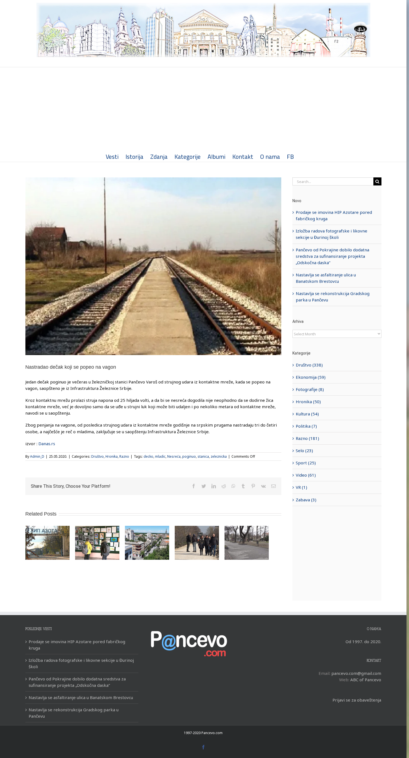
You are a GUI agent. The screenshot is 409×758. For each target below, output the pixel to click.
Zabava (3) (306, 499)
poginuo (189, 456)
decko (148, 456)
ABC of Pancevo (365, 679)
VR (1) (301, 487)
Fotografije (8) (310, 389)
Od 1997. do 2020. (363, 641)
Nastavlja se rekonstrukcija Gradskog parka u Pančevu (74, 713)
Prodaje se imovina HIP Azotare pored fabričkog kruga (77, 645)
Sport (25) (306, 462)
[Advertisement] (203, 109)
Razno (124, 456)
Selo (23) (304, 450)
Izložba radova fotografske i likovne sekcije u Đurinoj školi (81, 663)
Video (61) (306, 475)
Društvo (97, 456)
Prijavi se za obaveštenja (356, 700)
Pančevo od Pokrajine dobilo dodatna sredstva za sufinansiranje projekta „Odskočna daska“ (332, 256)
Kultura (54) (307, 414)
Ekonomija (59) (311, 377)
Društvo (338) (309, 365)
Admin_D (37, 456)
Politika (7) (306, 426)
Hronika (111, 456)
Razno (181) (307, 438)
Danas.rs (46, 443)
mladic (160, 456)
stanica (203, 456)
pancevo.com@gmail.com (356, 673)
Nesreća (174, 456)
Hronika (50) (308, 401)
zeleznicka (219, 456)
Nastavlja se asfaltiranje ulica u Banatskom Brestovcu (81, 697)
